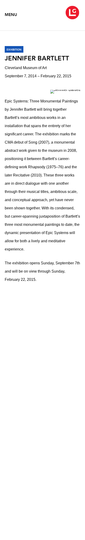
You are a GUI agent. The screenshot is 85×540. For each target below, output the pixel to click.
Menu (11, 14)
